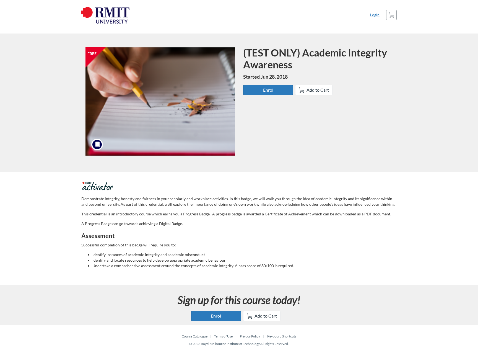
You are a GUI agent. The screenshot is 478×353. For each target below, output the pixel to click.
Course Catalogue (194, 336)
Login (375, 14)
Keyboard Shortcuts (281, 336)
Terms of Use (223, 336)
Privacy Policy (250, 336)
